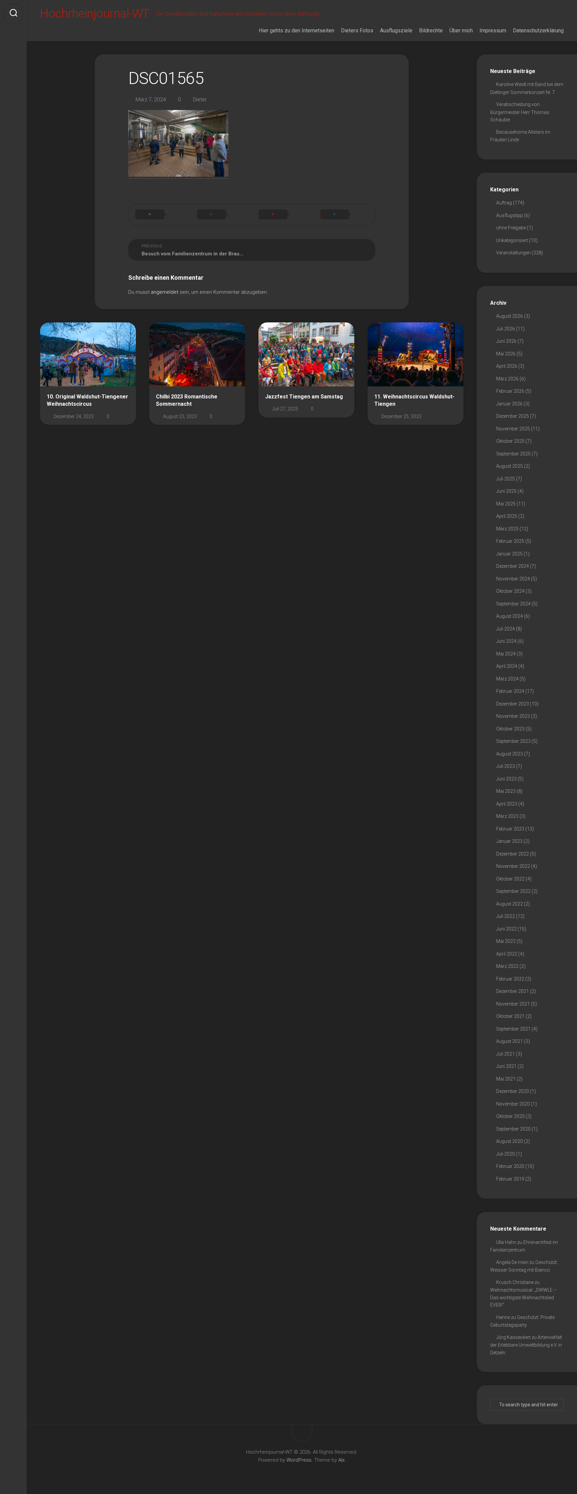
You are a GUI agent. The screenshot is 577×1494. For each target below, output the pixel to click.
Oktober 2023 (510, 728)
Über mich (461, 30)
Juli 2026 (505, 328)
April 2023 (506, 804)
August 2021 (509, 1041)
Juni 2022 (506, 929)
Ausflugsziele (396, 30)
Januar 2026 (509, 403)
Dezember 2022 (512, 854)
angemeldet (164, 292)
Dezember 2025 (512, 416)
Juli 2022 (505, 916)
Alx (341, 1460)
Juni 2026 (506, 341)
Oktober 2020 (510, 1116)
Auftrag (504, 202)
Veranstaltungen (513, 252)
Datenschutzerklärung (538, 30)
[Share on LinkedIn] (344, 214)
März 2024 (507, 678)
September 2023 (513, 741)
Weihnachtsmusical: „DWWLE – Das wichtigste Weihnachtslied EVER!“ (523, 1297)
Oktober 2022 (510, 879)
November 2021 (513, 1004)
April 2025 (506, 516)
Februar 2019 (510, 1179)
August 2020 (509, 1141)
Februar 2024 (510, 691)
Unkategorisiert (512, 240)
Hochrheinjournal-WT (95, 14)
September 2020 (513, 1129)
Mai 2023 (506, 791)
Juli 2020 (505, 1154)
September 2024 (513, 603)
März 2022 (507, 966)
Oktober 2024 (510, 591)
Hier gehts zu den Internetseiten (296, 30)
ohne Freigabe (511, 227)
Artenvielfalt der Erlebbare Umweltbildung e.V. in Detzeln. (526, 1345)
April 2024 (506, 666)
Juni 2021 (506, 1066)
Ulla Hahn (506, 1242)
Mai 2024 (506, 653)
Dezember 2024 (512, 566)
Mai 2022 (506, 941)
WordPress (299, 1460)
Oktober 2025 (510, 441)
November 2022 (513, 866)
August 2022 (509, 904)
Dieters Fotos (357, 30)
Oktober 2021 (510, 1016)
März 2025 (507, 528)
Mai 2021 (506, 1079)
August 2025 (509, 466)
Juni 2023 (506, 779)
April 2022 (506, 954)
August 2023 (509, 754)
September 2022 (513, 891)
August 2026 (509, 316)
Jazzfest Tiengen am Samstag (304, 396)
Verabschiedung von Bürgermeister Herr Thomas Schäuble (519, 112)
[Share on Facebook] (221, 214)
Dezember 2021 (512, 991)
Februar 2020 (510, 1166)
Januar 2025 (509, 553)
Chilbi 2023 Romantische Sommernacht (186, 400)
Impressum (492, 30)
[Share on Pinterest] (283, 214)
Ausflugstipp (509, 215)
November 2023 (513, 716)
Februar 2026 (510, 391)
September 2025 (513, 453)
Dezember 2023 (512, 703)
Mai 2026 (506, 353)
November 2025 (513, 428)
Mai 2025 (506, 503)
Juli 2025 (505, 478)
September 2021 (513, 1029)
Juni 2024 (506, 641)
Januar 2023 (509, 841)
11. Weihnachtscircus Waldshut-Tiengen (414, 400)
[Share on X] (159, 214)
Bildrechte (431, 30)
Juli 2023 (505, 766)
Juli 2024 (505, 628)
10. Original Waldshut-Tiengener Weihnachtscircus (87, 400)
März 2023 (507, 816)
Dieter (200, 99)
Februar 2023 (510, 829)
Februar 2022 (510, 979)
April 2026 (506, 366)
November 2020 (513, 1104)
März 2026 (507, 378)
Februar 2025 (510, 541)
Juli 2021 (505, 1054)
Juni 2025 (506, 491)
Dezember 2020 (512, 1091)
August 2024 (509, 616)
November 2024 (513, 578)
